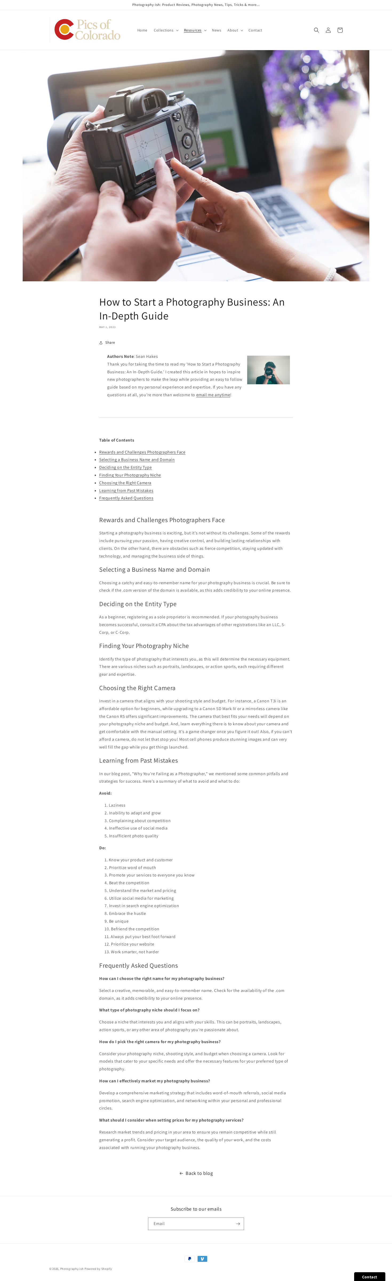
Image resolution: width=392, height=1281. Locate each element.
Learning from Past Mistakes (126, 490)
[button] (166, 30)
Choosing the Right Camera (125, 483)
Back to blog (199, 1173)
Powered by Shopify (98, 1269)
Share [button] (110, 342)
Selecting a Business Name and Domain (137, 459)
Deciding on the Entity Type (125, 467)
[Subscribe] (238, 1224)
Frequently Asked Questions (126, 498)
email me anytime (213, 395)
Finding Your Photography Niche (130, 475)
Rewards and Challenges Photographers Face (142, 452)
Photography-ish (72, 1269)
